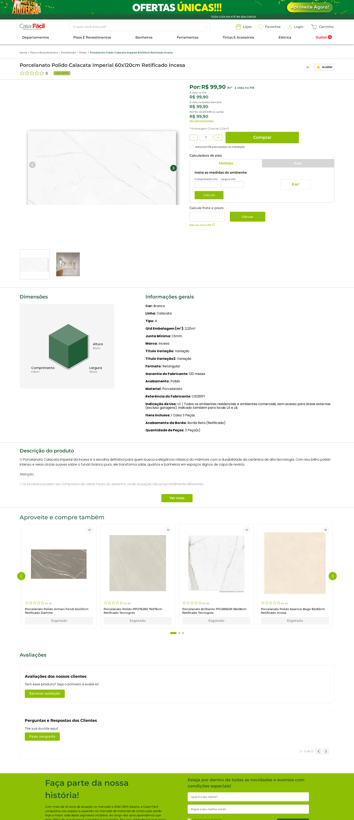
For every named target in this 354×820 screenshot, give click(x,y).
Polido (83, 52)
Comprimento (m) (206, 179)
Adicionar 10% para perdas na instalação (220, 147)
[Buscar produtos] (205, 27)
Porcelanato (68, 52)
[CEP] (207, 214)
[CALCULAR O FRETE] (247, 217)
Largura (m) (228, 179)
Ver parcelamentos (201, 120)
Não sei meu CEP (200, 225)
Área (298, 163)
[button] (21, 576)
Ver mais (177, 498)
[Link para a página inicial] (23, 53)
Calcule (209, 195)
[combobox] (139, 27)
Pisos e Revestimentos (44, 52)
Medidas (226, 163)
